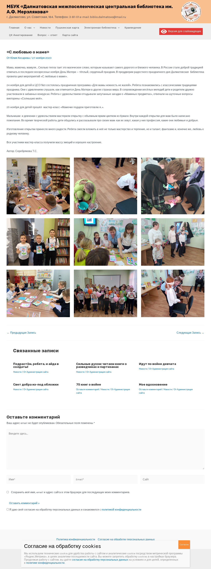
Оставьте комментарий (87, 389)
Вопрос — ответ (48, 35)
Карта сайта (70, 35)
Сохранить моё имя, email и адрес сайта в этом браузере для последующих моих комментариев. (70, 492)
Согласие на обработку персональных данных (126, 539)
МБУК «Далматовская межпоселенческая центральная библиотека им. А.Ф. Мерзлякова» (90, 9)
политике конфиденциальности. (45, 562)
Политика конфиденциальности (75, 539)
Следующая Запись (190, 332)
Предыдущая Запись (21, 332)
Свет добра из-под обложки (36, 384)
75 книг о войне (88, 384)
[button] (33, 27)
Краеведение (133, 27)
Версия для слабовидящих (184, 31)
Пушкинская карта (67, 27)
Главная (14, 27)
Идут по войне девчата (157, 364)
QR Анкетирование (21, 35)
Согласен (184, 544)
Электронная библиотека (100, 27)
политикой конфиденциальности (121, 509)
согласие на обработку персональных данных (100, 559)
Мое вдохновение (153, 384)
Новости (45, 27)
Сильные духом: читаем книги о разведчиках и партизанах (101, 365)
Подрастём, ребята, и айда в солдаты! (36, 365)
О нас (28, 27)
